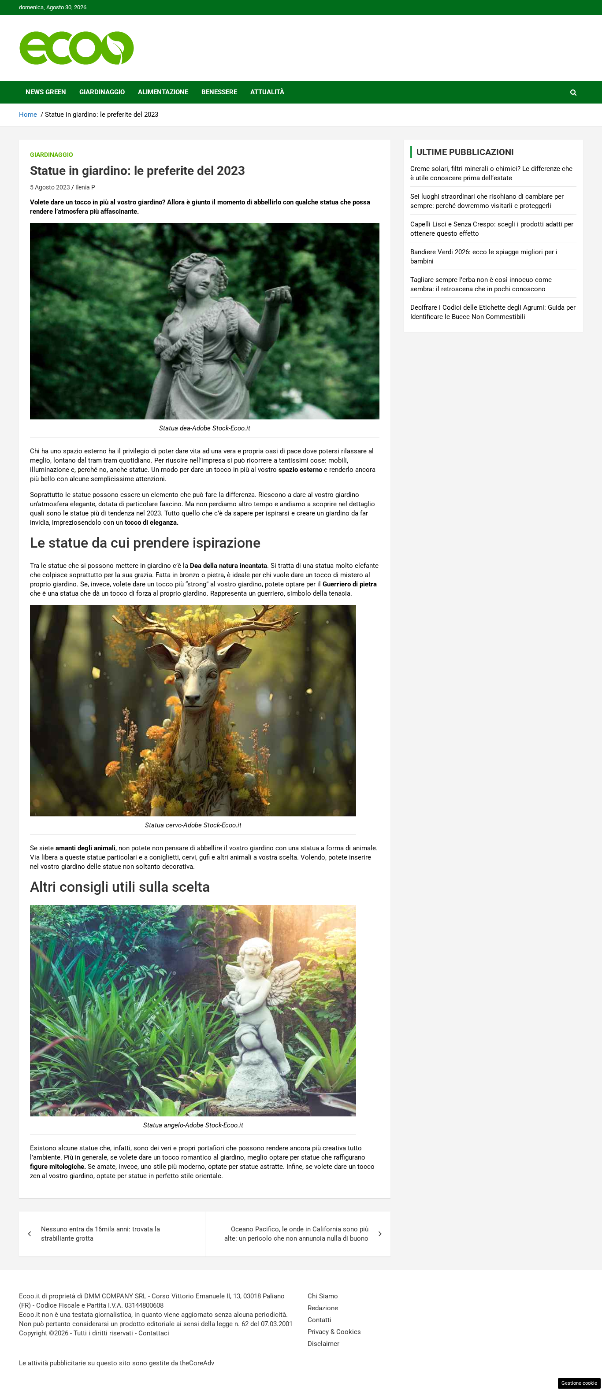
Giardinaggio (102, 92)
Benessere (219, 92)
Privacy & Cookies (334, 1332)
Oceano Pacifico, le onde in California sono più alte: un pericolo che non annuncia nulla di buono (296, 1233)
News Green (46, 92)
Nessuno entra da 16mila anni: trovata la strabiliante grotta (100, 1233)
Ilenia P (85, 187)
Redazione (323, 1308)
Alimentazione (163, 92)
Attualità (267, 92)
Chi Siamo (323, 1296)
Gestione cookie (579, 1383)
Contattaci (153, 1333)
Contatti (319, 1320)
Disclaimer (323, 1344)
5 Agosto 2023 (50, 187)
